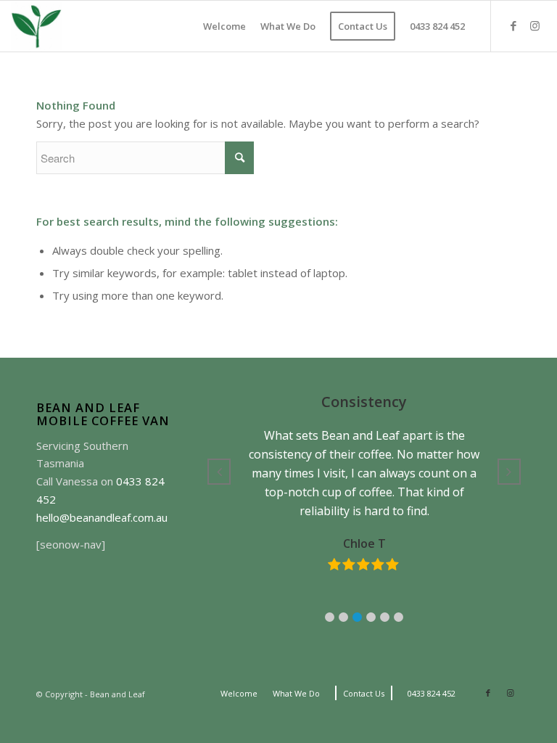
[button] (329, 617)
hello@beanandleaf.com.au (102, 517)
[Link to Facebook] (513, 25)
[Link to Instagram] (535, 25)
